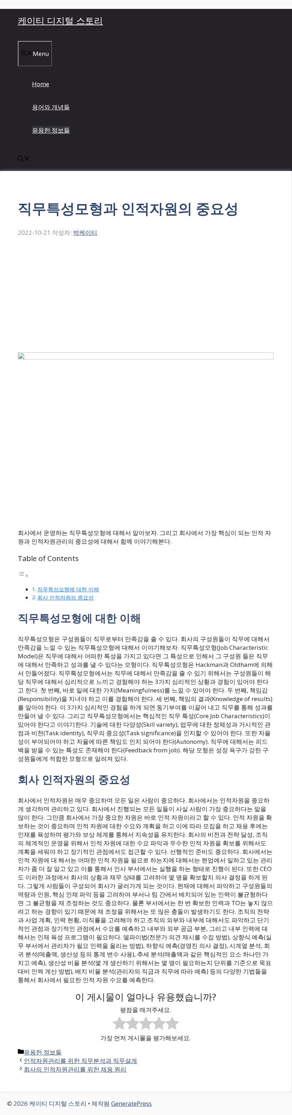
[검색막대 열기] (24, 159)
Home (40, 84)
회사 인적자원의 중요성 (65, 597)
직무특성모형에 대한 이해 (68, 589)
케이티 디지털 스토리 (60, 20)
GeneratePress (131, 1103)
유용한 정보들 (51, 130)
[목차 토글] (23, 575)
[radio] (119, 1024)
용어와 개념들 (51, 107)
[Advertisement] (145, 299)
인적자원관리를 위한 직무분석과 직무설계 (80, 1061)
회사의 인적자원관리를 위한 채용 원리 (75, 1069)
